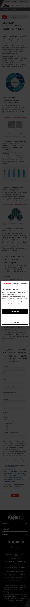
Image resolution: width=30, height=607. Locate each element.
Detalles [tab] (15, 283)
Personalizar (14, 317)
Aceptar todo (15, 311)
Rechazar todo (15, 322)
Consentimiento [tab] (6, 283)
